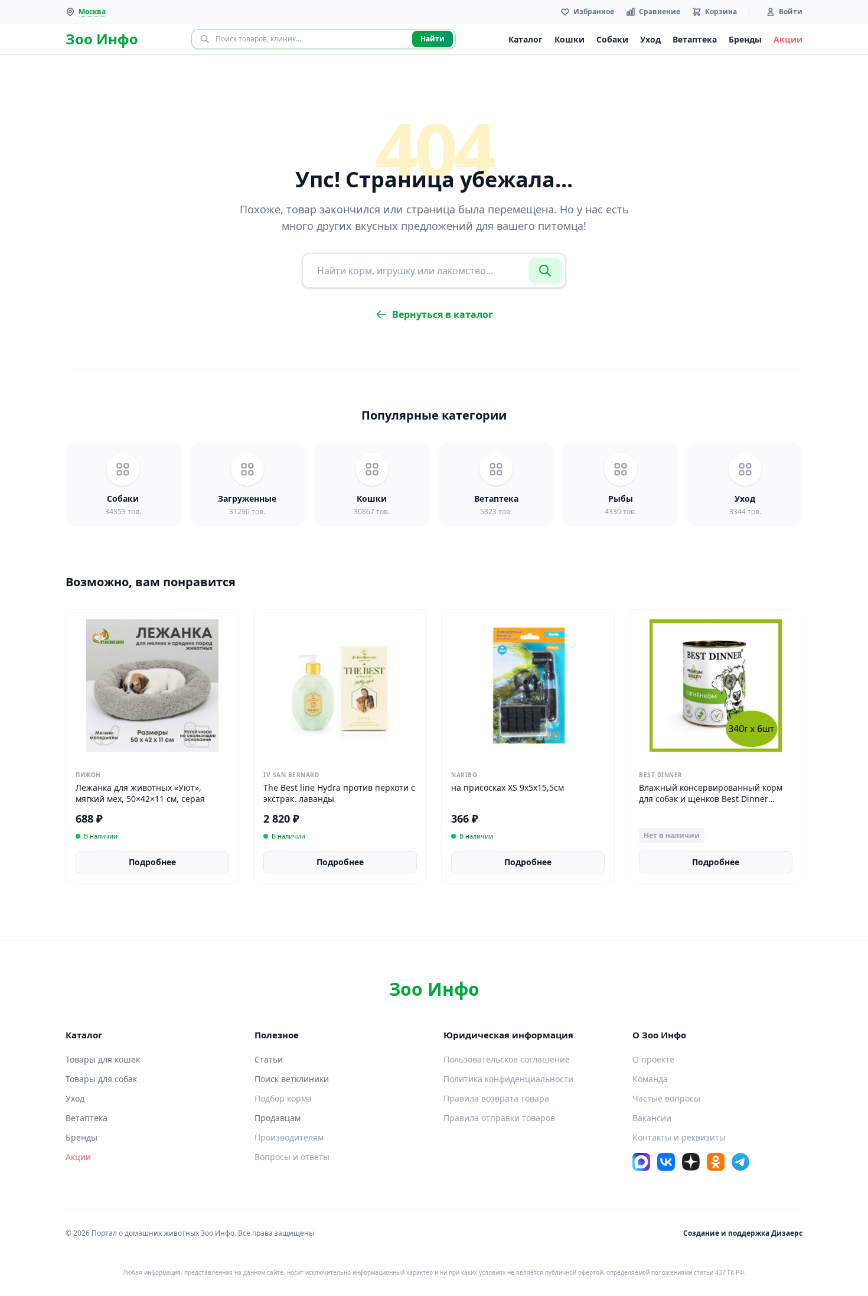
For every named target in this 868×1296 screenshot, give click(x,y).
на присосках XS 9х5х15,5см (507, 787)
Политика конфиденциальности (508, 1078)
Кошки (569, 39)
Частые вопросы (666, 1098)
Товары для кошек (103, 1059)
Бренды (745, 39)
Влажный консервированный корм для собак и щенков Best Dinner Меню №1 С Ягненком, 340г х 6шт (710, 799)
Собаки (612, 39)
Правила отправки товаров (499, 1117)
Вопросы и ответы (291, 1156)
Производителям (289, 1137)
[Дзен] (691, 1162)
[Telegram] (740, 1162)
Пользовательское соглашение (506, 1059)
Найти (432, 39)
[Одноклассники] (716, 1162)
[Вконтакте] (666, 1162)
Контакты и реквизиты (679, 1137)
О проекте (653, 1059)
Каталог (525, 39)
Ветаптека (695, 39)
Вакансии (651, 1117)
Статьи (268, 1059)
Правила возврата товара (496, 1098)
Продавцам (277, 1117)
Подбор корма (283, 1098)
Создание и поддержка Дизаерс (742, 1233)
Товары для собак (101, 1078)
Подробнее (152, 862)
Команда (650, 1078)
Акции (788, 39)
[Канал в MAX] (641, 1162)
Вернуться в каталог (442, 314)
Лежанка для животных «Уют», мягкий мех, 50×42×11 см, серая (140, 793)
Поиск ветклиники (291, 1078)
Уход (650, 39)
